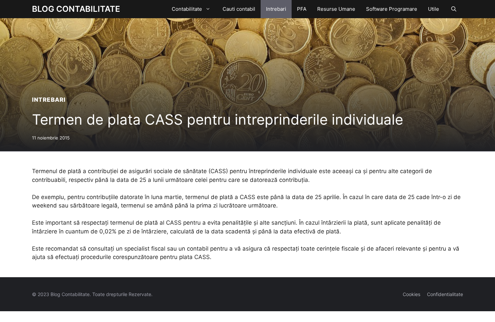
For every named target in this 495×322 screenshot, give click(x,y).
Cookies (411, 294)
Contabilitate (187, 9)
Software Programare (391, 9)
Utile (433, 9)
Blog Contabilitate (76, 9)
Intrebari (276, 9)
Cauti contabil (239, 9)
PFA (301, 9)
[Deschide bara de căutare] (453, 9)
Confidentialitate (445, 294)
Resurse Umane (336, 9)
